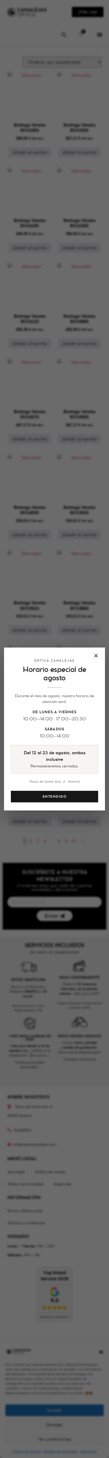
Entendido (54, 796)
